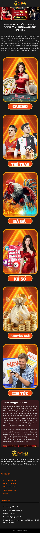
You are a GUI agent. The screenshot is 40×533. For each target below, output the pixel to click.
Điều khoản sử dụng (9, 480)
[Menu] (2, 3)
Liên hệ (5, 493)
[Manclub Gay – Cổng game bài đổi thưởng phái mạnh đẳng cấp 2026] (20, 3)
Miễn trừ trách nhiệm (10, 483)
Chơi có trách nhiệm (10, 487)
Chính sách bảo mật (9, 490)
